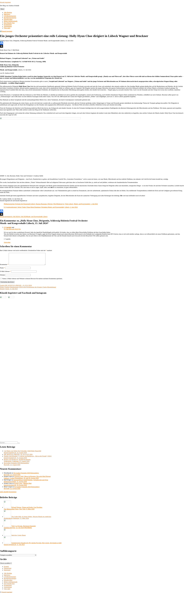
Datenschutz (7, 568)
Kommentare (8, 24)
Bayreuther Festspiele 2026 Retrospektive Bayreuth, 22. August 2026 (16, 464)
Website (2, 275)
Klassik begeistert (5, 2)
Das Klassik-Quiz (9, 23)
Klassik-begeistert (5, 216)
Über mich (7, 28)
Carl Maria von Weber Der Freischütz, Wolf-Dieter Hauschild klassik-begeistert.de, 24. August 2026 (22, 451)
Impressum (7, 570)
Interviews (7, 14)
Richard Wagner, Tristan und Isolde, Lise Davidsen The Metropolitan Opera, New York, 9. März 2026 (23, 508)
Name (2, 268)
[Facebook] (92, 43)
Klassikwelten (8, 19)
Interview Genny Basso (18, 535)
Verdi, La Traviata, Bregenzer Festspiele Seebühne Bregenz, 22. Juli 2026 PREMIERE (20, 526)
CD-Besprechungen (10, 16)
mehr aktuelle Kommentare (8, 492)
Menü (2, 9)
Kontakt (6, 566)
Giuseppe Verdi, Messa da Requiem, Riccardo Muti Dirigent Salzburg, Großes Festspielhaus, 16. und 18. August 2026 (27, 477)
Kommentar (4, 264)
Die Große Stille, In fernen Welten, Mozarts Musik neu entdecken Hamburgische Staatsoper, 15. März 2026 (27, 517)
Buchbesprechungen (10, 17)
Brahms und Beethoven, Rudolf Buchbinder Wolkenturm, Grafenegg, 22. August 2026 (17, 460)
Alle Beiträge (8, 12)
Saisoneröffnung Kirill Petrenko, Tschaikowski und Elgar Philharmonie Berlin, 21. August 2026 (26, 480)
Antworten (7, 242)
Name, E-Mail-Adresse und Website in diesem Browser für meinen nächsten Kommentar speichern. (32, 278)
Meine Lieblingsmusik (10, 21)
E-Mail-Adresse (5, 271)
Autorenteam (8, 26)
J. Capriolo (7, 227)
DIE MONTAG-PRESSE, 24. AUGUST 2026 (18, 454)
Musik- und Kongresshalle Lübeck (36, 216)
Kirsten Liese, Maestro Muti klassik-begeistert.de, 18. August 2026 (17, 484)
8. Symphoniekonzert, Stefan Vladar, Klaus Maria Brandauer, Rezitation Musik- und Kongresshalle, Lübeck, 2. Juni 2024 (41, 207)
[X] (92, 46)
